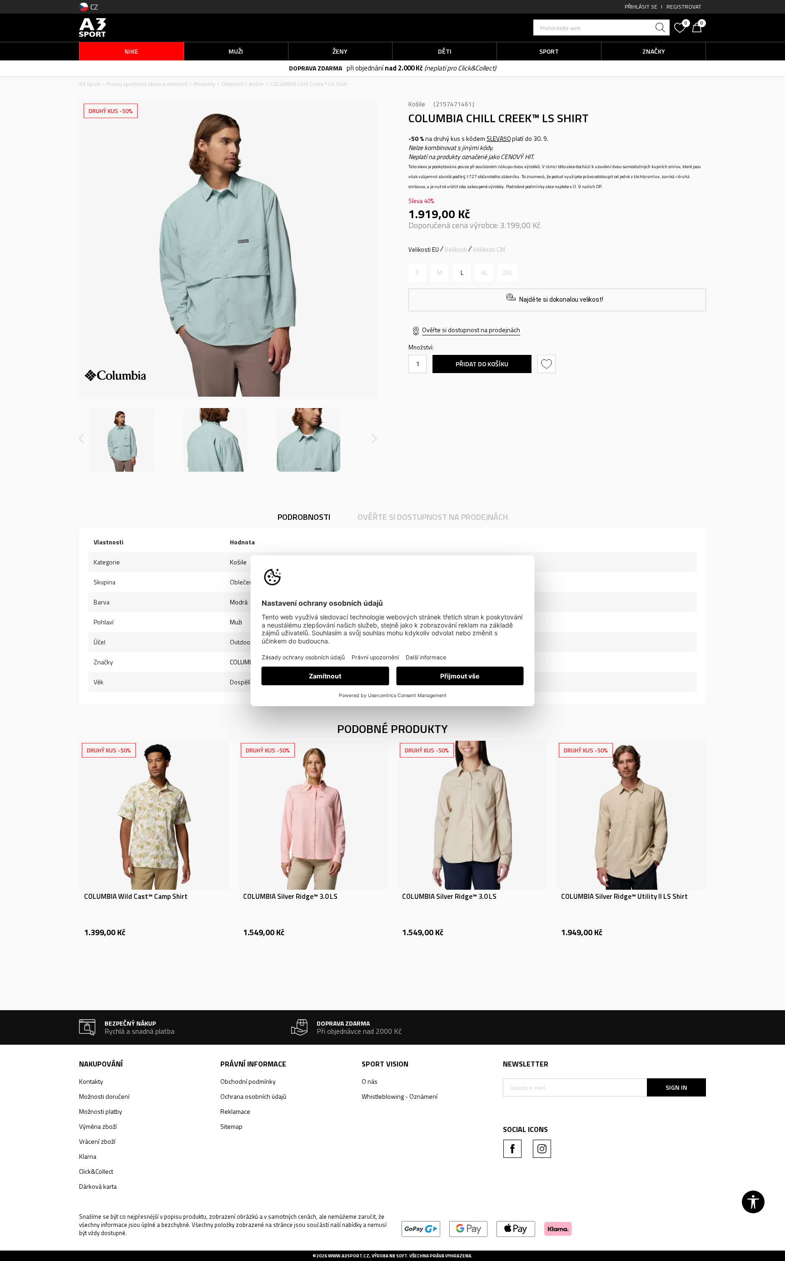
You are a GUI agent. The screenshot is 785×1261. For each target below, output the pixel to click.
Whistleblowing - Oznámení (399, 1096)
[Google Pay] (468, 1228)
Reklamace (235, 1111)
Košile (256, 84)
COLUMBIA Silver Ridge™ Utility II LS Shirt (624, 896)
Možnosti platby (100, 1111)
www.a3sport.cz (348, 1255)
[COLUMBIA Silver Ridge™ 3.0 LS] (313, 815)
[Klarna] (558, 1228)
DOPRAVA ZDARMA (315, 68)
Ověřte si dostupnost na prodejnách (471, 329)
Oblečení (232, 84)
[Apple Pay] (516, 1228)
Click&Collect (96, 1171)
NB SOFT (398, 1255)
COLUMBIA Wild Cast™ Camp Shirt (136, 896)
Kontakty (91, 1081)
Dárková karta (98, 1186)
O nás (370, 1081)
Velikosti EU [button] (423, 249)
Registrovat (683, 6)
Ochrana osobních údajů (253, 1096)
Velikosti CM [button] (489, 249)
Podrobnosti (304, 517)
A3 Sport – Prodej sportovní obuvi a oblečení (133, 84)
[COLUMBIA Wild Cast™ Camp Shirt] (154, 815)
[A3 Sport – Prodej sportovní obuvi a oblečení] (92, 26)
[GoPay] (421, 1228)
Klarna (87, 1156)
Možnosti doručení (104, 1096)
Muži (236, 622)
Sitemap (231, 1126)
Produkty (204, 84)
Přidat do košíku (482, 364)
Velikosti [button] (456, 249)
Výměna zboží (98, 1126)
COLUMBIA (244, 662)
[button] (601, 27)
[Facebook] (512, 1149)
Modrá (239, 602)
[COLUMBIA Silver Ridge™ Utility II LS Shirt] (631, 815)
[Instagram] (542, 1149)
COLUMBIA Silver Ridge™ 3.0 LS (290, 896)
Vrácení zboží (97, 1141)
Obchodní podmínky (248, 1081)
